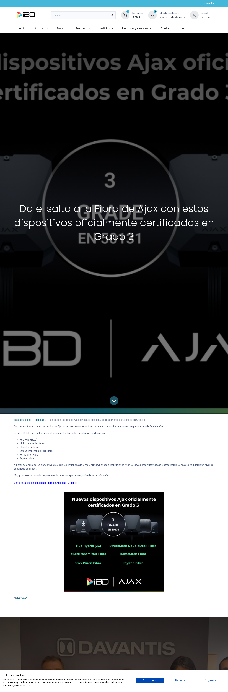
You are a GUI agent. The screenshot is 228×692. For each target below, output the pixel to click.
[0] (125, 15)
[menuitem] (22, 28)
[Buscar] (111, 15)
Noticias (39, 419)
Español (207, 3)
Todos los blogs (22, 419)
